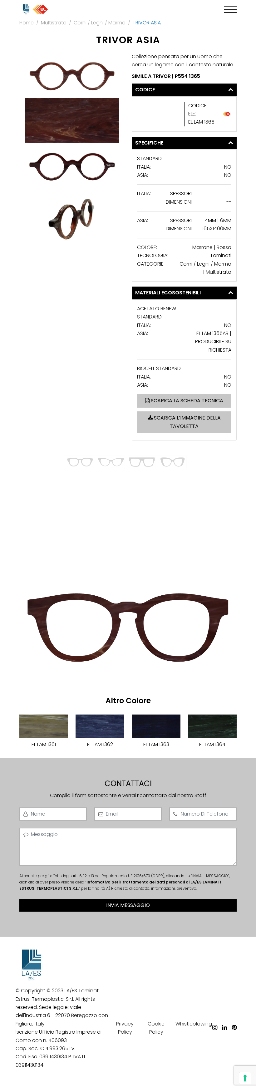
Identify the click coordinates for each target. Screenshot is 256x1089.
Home (26, 22)
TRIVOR (162, 76)
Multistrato (53, 22)
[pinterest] (234, 1018)
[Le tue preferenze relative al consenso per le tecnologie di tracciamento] (245, 1078)
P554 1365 (187, 76)
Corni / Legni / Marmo (100, 22)
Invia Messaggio (128, 905)
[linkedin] (224, 1018)
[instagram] (214, 1018)
